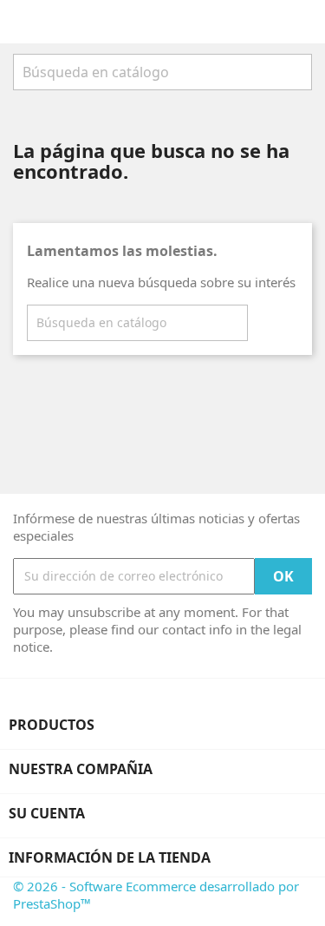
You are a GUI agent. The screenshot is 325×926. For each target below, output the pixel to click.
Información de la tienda (110, 857)
